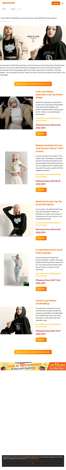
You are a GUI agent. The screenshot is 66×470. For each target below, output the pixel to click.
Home (4, 9)
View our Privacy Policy (32, 458)
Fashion (13, 9)
